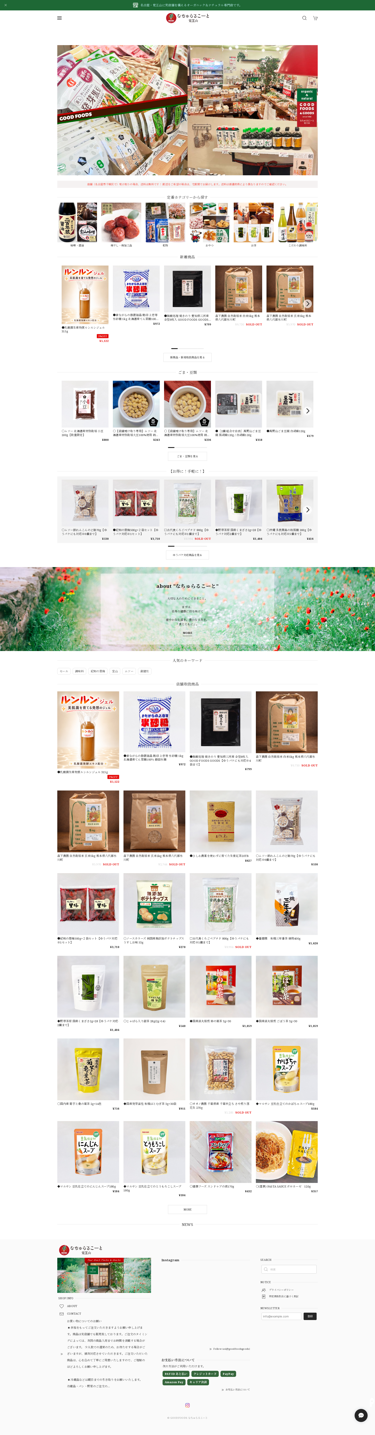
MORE (187, 633)
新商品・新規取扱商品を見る (187, 357)
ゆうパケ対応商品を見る (187, 555)
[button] (181, 169)
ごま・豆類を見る (187, 456)
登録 (310, 1316)
